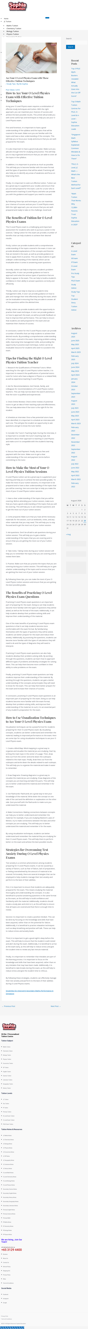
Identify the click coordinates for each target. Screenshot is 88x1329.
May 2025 (75, 344)
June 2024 (75, 367)
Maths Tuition (12, 25)
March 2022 (76, 479)
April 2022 (75, 475)
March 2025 (76, 352)
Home (6, 19)
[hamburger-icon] (47, 17)
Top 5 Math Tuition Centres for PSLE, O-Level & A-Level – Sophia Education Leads (76, 115)
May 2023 (75, 416)
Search (69, 38)
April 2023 (75, 419)
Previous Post (8, 1006)
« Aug (68, 534)
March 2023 (76, 423)
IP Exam (74, 262)
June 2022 (75, 468)
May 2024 (75, 371)
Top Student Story (74, 299)
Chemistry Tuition (14, 28)
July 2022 (74, 464)
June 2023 (75, 412)
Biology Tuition (13, 31)
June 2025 (75, 340)
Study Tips (11, 84)
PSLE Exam (75, 281)
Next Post (56, 1006)
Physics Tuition (13, 34)
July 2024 (74, 363)
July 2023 (74, 408)
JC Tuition (7, 21)
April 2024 (75, 375)
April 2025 (75, 348)
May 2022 (75, 471)
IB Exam (74, 258)
